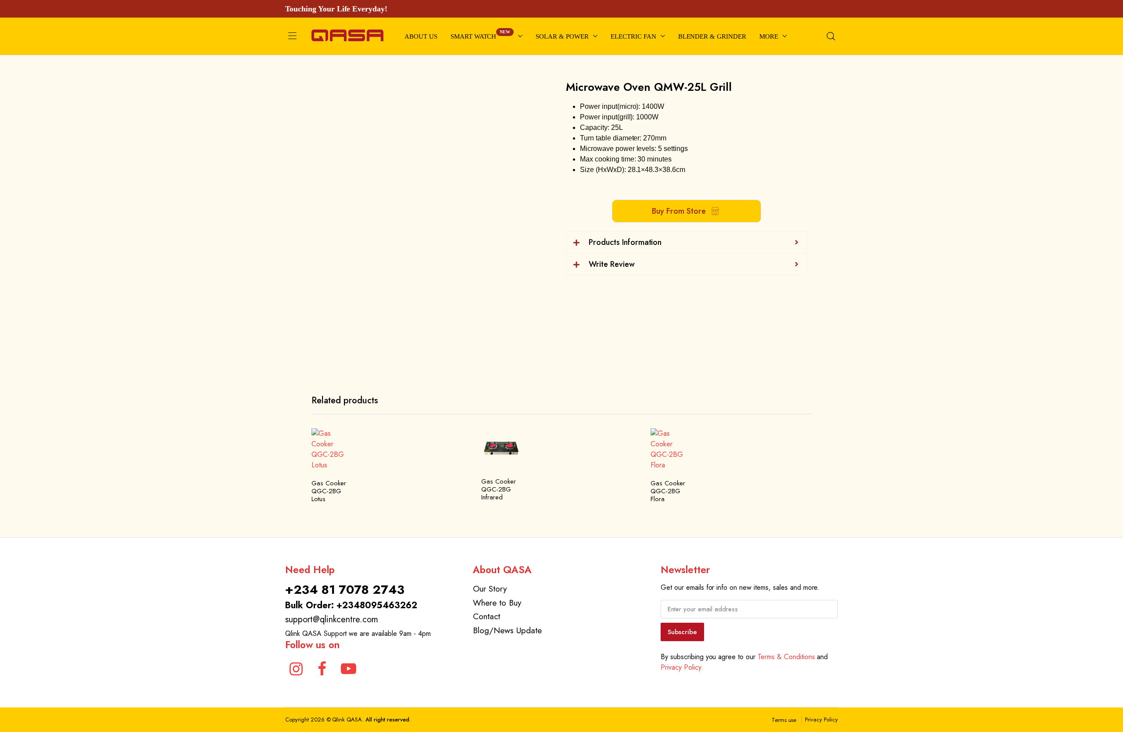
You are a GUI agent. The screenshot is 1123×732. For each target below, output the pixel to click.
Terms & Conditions (786, 657)
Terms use (784, 720)
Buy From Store (679, 211)
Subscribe (682, 632)
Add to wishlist (344, 440)
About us (420, 36)
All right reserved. (387, 719)
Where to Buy (497, 602)
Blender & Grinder (712, 36)
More (768, 36)
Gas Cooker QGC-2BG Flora (668, 491)
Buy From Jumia (344, 477)
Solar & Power (562, 36)
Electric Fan (633, 36)
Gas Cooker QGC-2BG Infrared (498, 489)
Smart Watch (481, 34)
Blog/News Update (507, 630)
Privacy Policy (821, 719)
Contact (486, 616)
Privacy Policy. (682, 667)
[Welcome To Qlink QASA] (347, 36)
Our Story (490, 588)
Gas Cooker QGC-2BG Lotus (328, 491)
